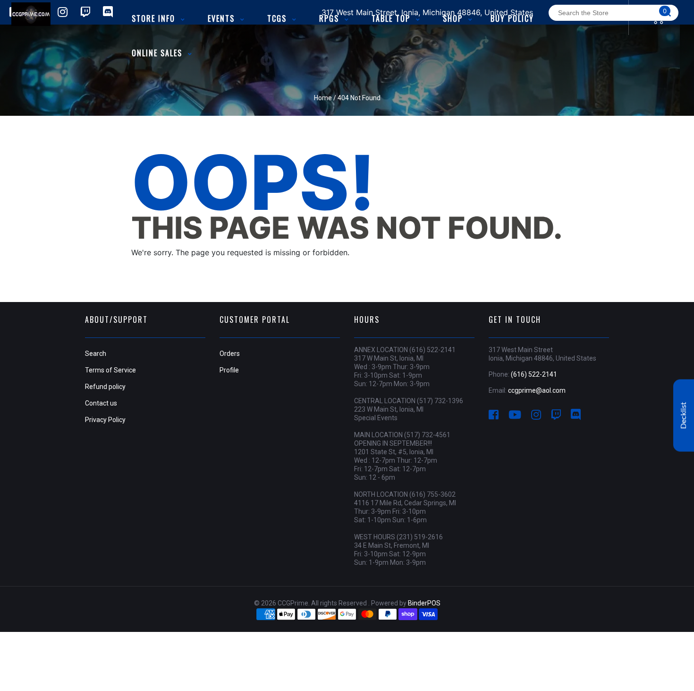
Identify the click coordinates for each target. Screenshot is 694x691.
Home (323, 98)
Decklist (683, 415)
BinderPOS (424, 603)
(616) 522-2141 (534, 374)
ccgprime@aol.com (537, 390)
